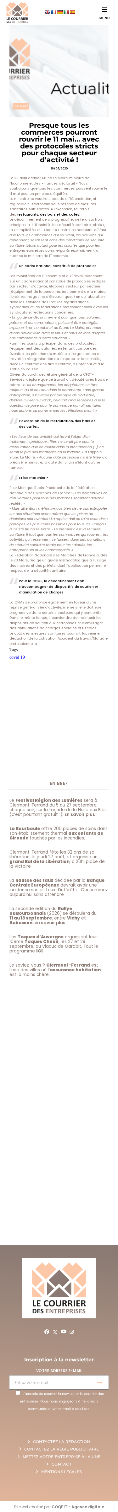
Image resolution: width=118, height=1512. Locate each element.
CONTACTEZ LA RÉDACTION (61, 1441)
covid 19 (17, 657)
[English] (47, 11)
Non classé (21, 106)
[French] (53, 11)
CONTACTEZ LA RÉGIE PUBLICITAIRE (61, 1449)
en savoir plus (50, 923)
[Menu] (105, 9)
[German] (60, 11)
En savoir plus (80, 815)
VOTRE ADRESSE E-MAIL (59, 1370)
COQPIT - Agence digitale (78, 1506)
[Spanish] (72, 11)
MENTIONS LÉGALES (61, 1471)
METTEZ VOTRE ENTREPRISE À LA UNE (62, 1456)
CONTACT (61, 1464)
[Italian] (66, 11)
